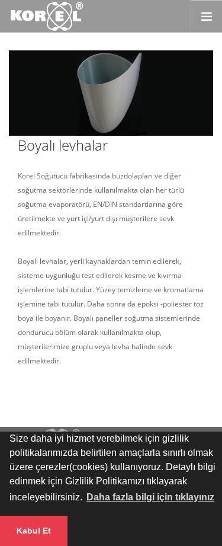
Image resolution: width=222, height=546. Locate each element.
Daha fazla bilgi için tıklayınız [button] (150, 497)
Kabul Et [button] (34, 530)
